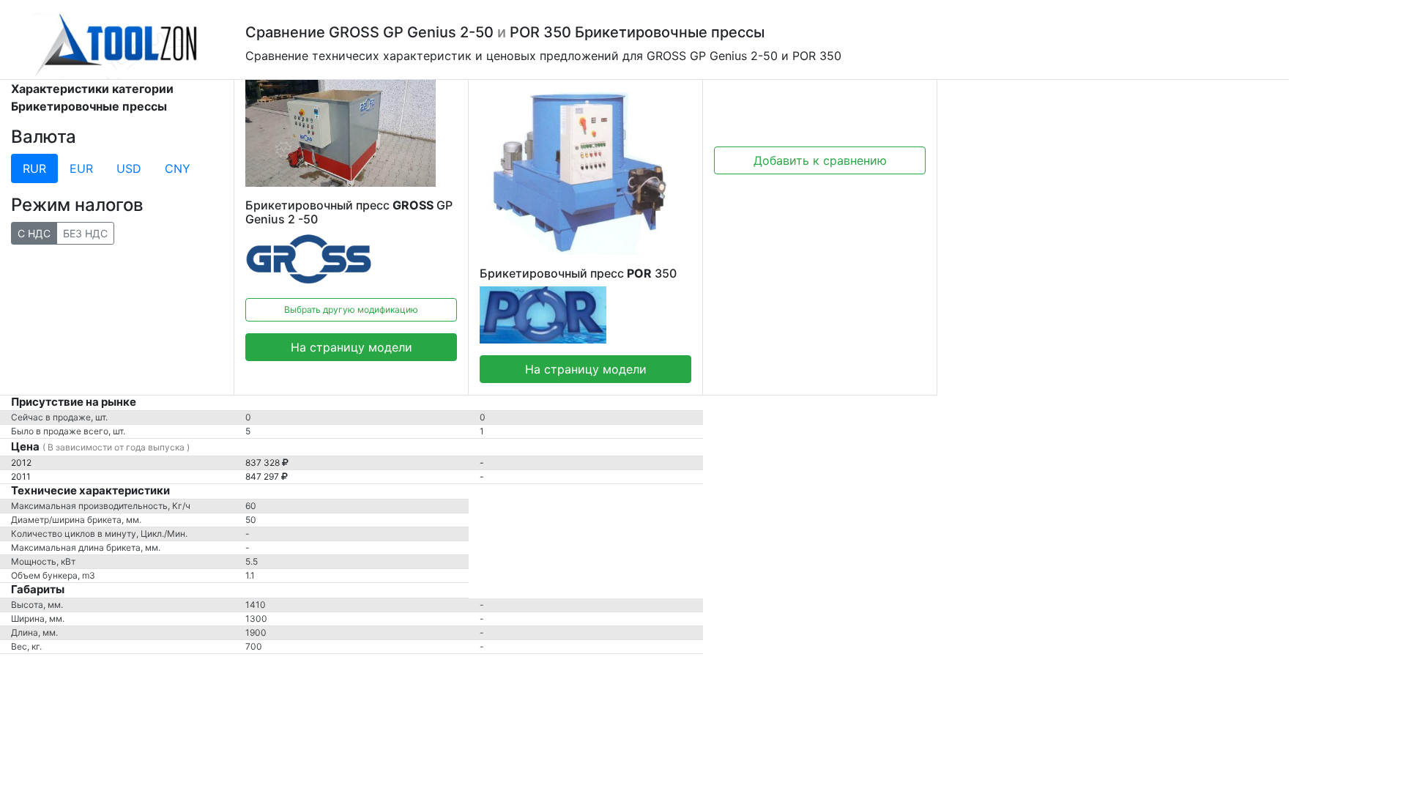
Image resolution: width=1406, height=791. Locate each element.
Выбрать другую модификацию (351, 309)
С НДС (34, 233)
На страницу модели (351, 347)
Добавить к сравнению (820, 160)
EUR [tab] (81, 168)
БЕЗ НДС (85, 233)
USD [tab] (128, 168)
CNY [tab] (177, 168)
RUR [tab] (34, 168)
